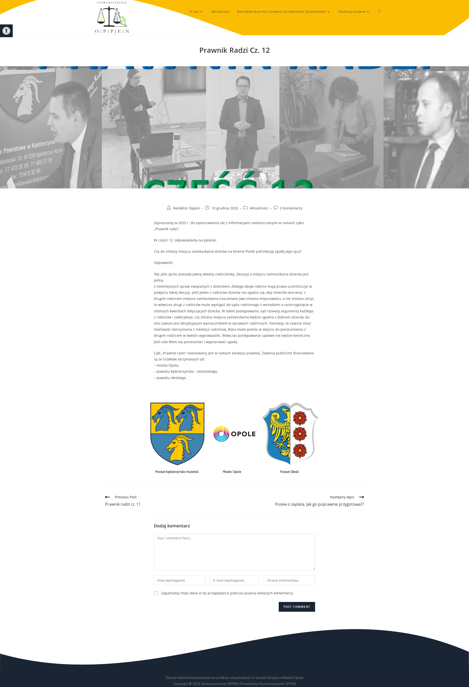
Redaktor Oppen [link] (186, 208)
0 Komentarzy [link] (291, 208)
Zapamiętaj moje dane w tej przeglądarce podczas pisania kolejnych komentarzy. (227, 593)
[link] (6, 30)
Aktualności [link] (259, 208)
